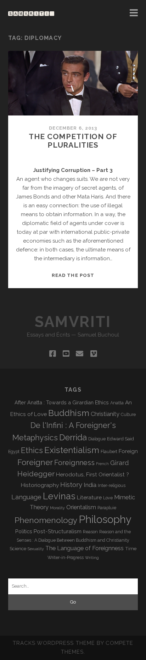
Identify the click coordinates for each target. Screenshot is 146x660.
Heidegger (36, 474)
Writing (92, 557)
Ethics (32, 450)
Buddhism (68, 413)
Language (26, 497)
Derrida (73, 437)
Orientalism (81, 507)
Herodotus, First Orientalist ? (92, 474)
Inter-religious (111, 485)
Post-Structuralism (58, 531)
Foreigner (35, 462)
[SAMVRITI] (31, 12)
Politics (23, 531)
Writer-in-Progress (65, 557)
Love (108, 497)
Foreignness (74, 462)
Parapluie (106, 507)
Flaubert (109, 451)
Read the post (73, 275)
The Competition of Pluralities (73, 140)
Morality (57, 508)
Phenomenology (46, 520)
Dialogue (97, 438)
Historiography (40, 485)
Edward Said (120, 438)
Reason (90, 531)
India (90, 484)
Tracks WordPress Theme (54, 643)
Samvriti (73, 322)
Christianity (105, 414)
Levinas (59, 496)
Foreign (128, 451)
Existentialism (71, 450)
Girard (119, 462)
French (102, 464)
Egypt (13, 451)
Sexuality (36, 549)
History (71, 484)
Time (130, 548)
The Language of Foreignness (84, 548)
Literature (89, 497)
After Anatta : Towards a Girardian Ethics (62, 402)
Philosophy (105, 519)
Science (18, 548)
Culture (128, 414)
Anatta (117, 402)
